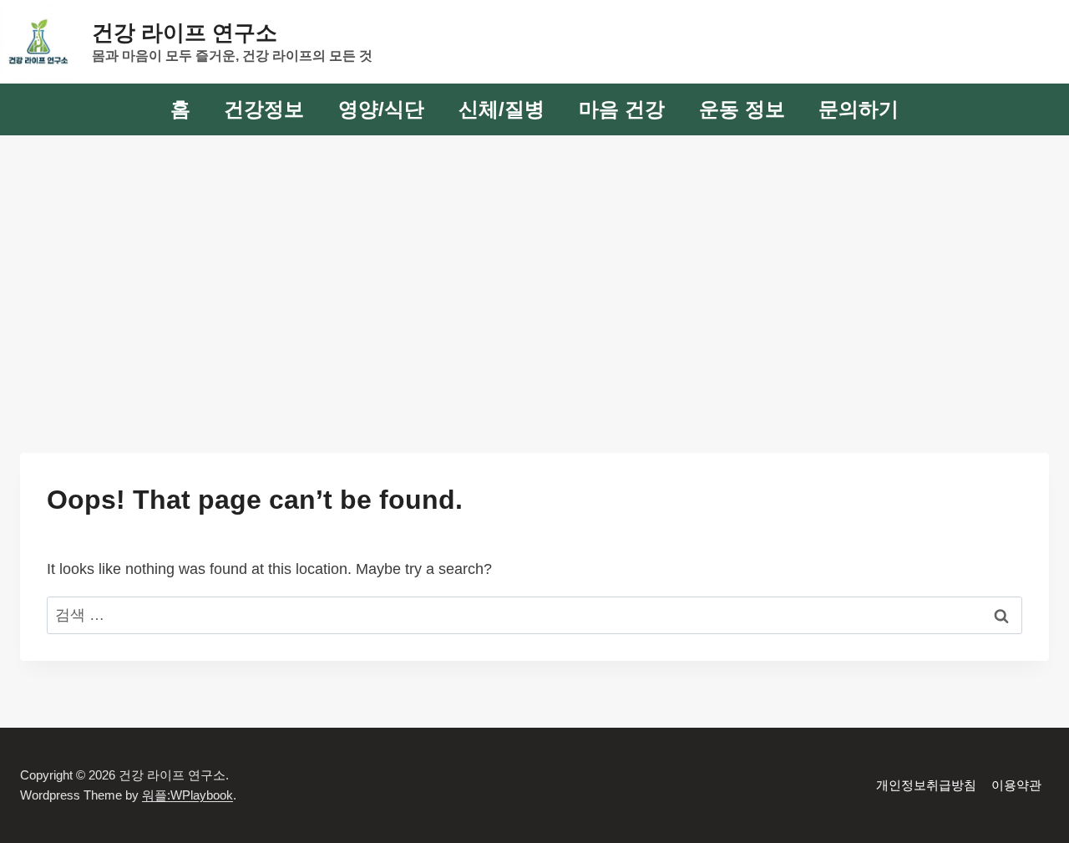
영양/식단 (381, 109)
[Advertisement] (534, 261)
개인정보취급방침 (926, 785)
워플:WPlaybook (187, 795)
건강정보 (264, 109)
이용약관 (1016, 785)
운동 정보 (742, 109)
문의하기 (858, 109)
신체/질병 (502, 109)
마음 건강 (622, 109)
